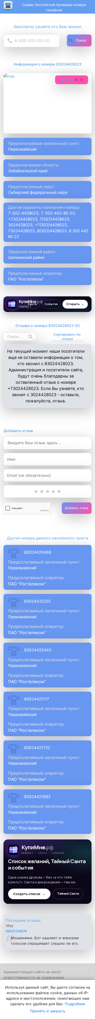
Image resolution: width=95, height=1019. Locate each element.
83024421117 (36, 699)
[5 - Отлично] (59, 491)
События (51, 304)
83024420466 (37, 552)
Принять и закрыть (47, 1011)
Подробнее (75, 1004)
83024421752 (37, 747)
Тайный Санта (68, 894)
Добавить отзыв (76, 508)
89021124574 (16, 927)
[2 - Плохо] (42, 491)
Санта (32, 304)
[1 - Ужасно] (36, 491)
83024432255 (37, 601)
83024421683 (37, 796)
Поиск (81, 40)
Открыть (75, 304)
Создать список (29, 894)
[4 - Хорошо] (53, 491)
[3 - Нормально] (47, 491)
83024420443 (37, 650)
